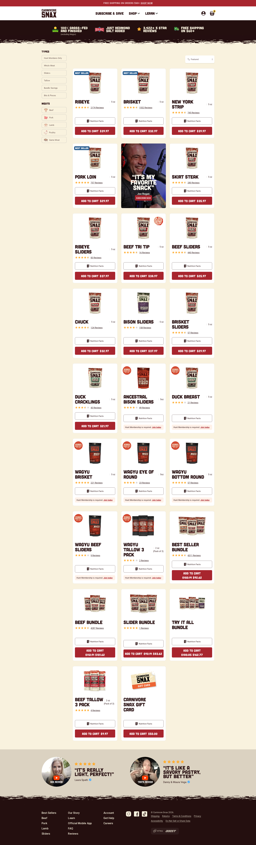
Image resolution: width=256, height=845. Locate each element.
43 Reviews (96, 407)
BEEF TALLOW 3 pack (89, 701)
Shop (133, 13)
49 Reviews (144, 407)
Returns (165, 816)
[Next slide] (211, 772)
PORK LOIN (85, 177)
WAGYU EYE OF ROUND (138, 474)
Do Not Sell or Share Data (178, 821)
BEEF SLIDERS (186, 246)
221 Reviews (97, 482)
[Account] (204, 13)
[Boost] (171, 831)
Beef (44, 818)
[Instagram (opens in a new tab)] (128, 814)
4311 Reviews (194, 555)
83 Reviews (96, 257)
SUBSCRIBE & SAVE (109, 13)
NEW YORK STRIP (182, 104)
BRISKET (132, 101)
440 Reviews (193, 252)
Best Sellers (49, 812)
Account (108, 812)
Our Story (74, 812)
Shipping (155, 816)
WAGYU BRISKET (83, 474)
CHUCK (81, 321)
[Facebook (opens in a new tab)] (136, 814)
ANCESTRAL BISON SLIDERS (138, 399)
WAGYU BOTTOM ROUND (188, 474)
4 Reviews (95, 710)
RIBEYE (82, 101)
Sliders (46, 833)
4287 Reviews (97, 628)
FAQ (70, 828)
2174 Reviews (97, 107)
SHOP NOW (147, 3)
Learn (150, 13)
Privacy (197, 816)
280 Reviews (193, 182)
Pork (44, 823)
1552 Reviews (145, 107)
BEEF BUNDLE (88, 622)
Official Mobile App (80, 823)
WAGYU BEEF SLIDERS (88, 546)
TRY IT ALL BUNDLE (183, 624)
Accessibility (157, 821)
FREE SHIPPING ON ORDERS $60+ (121, 3)
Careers (108, 823)
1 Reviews (144, 628)
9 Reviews (95, 555)
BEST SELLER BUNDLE (185, 546)
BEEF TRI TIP (136, 246)
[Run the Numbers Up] (158, 831)
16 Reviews (144, 252)
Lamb (45, 828)
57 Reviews (193, 332)
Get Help (108, 818)
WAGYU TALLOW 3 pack (133, 549)
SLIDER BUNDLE (139, 622)
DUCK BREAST (186, 396)
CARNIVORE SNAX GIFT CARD (134, 704)
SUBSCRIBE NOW (143, 198)
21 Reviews (193, 402)
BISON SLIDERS (138, 321)
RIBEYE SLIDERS (83, 249)
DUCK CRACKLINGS (87, 399)
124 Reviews (97, 327)
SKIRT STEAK (185, 177)
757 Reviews (97, 182)
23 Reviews (144, 482)
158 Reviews (145, 327)
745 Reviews (193, 112)
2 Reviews (144, 560)
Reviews (73, 833)
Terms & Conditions (181, 816)
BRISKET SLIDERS (180, 324)
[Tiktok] (144, 814)
